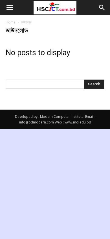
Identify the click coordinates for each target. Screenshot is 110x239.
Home (11, 22)
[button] (10, 7)
